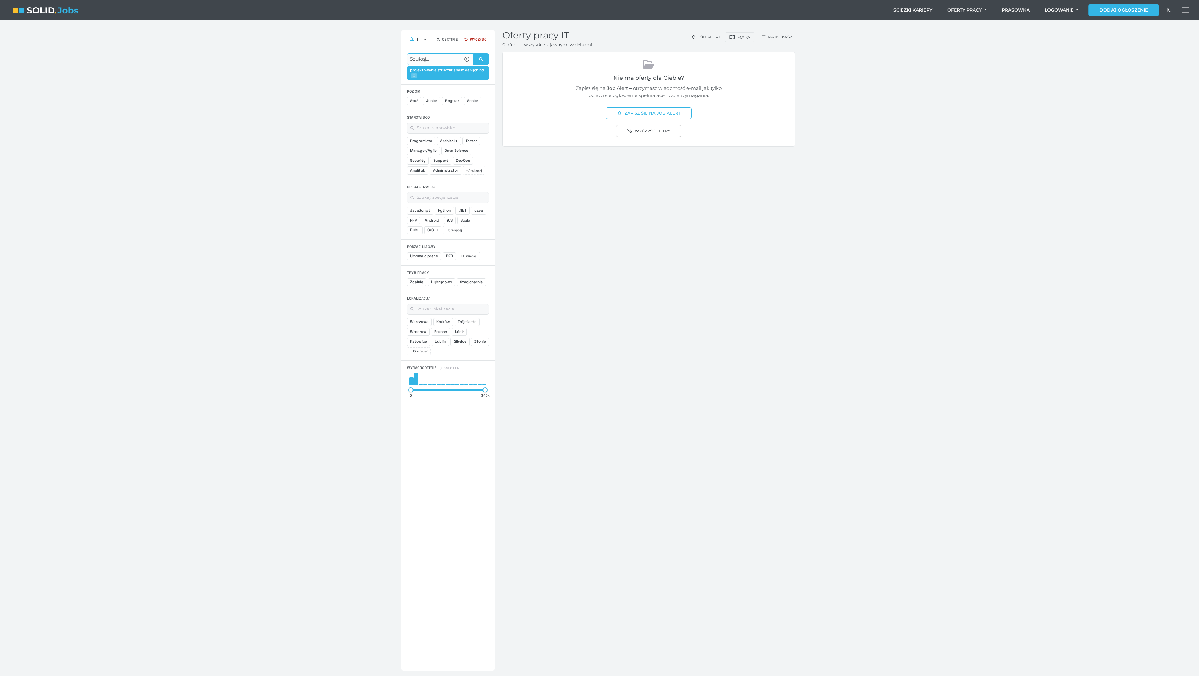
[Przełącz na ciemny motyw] (1169, 10)
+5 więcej (454, 230)
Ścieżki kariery (913, 10)
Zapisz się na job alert (653, 112)
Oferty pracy (965, 10)
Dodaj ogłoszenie (1123, 10)
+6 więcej (469, 256)
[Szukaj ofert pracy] (481, 59)
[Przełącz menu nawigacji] (1185, 10)
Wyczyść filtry (652, 130)
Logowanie (1060, 10)
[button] (414, 75)
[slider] (410, 389)
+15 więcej (419, 351)
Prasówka (1016, 10)
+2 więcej (474, 170)
